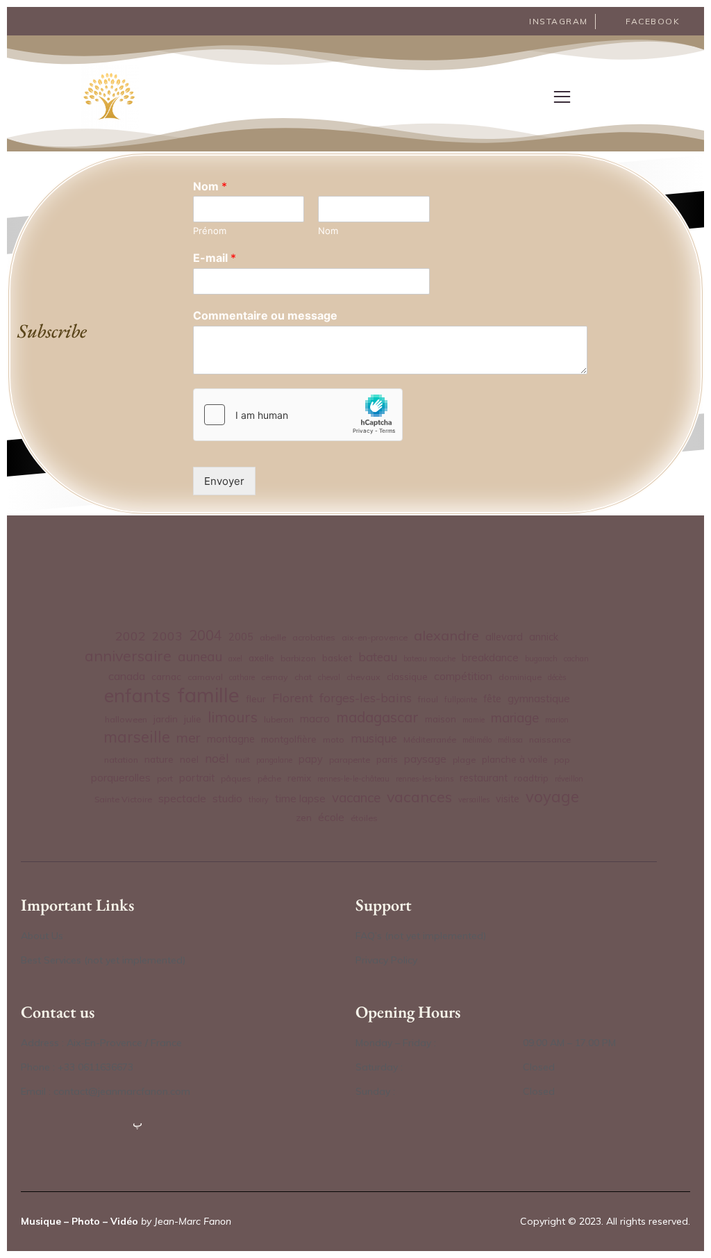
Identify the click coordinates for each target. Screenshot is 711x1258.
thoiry (259, 799)
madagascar (377, 717)
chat (303, 677)
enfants (137, 695)
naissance (550, 739)
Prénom (209, 230)
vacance (356, 797)
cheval (329, 677)
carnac (166, 676)
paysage (425, 758)
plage (464, 759)
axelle (261, 657)
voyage (552, 797)
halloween (126, 719)
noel (189, 759)
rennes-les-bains (424, 779)
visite (507, 799)
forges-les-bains (365, 697)
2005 (240, 637)
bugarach (541, 658)
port (165, 778)
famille (208, 695)
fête (492, 699)
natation (121, 759)
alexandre (446, 635)
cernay (274, 677)
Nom (210, 186)
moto (333, 739)
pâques (236, 778)
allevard (504, 637)
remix (299, 778)
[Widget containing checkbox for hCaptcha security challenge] (298, 414)
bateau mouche (429, 658)
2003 (167, 635)
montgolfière (289, 739)
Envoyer (224, 481)
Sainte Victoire (123, 799)
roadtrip (531, 778)
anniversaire (128, 655)
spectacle (182, 798)
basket (337, 657)
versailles (474, 799)
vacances (419, 796)
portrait (197, 778)
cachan (576, 658)
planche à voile (515, 759)
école (331, 817)
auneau (200, 656)
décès (557, 677)
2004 (205, 635)
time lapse (300, 798)
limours (233, 717)
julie (192, 719)
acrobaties (313, 637)
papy (311, 759)
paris (387, 759)
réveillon (569, 779)
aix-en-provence (375, 637)
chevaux (363, 677)
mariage (515, 717)
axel (235, 658)
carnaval (205, 677)
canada (126, 676)
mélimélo (477, 740)
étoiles (364, 818)
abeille (273, 637)
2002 (130, 635)
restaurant (484, 778)
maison (440, 719)
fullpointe (460, 699)
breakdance (490, 657)
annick (543, 637)
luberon (279, 719)
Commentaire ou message (265, 315)
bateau (377, 656)
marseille (136, 737)
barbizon (298, 658)
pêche (269, 778)
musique (374, 738)
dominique (520, 677)
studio (227, 798)
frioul (428, 699)
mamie (473, 720)
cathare (242, 677)
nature (159, 759)
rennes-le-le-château (353, 779)
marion (557, 720)
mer (188, 737)
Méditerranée (429, 739)
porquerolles (121, 777)
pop (561, 759)
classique (407, 676)
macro (315, 719)
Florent (292, 698)
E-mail (214, 258)
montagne (231, 739)
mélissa (510, 740)
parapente (349, 759)
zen (304, 817)
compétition (463, 676)
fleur (256, 698)
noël (217, 757)
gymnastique (539, 698)
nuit (242, 759)
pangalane (274, 760)
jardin (165, 719)
